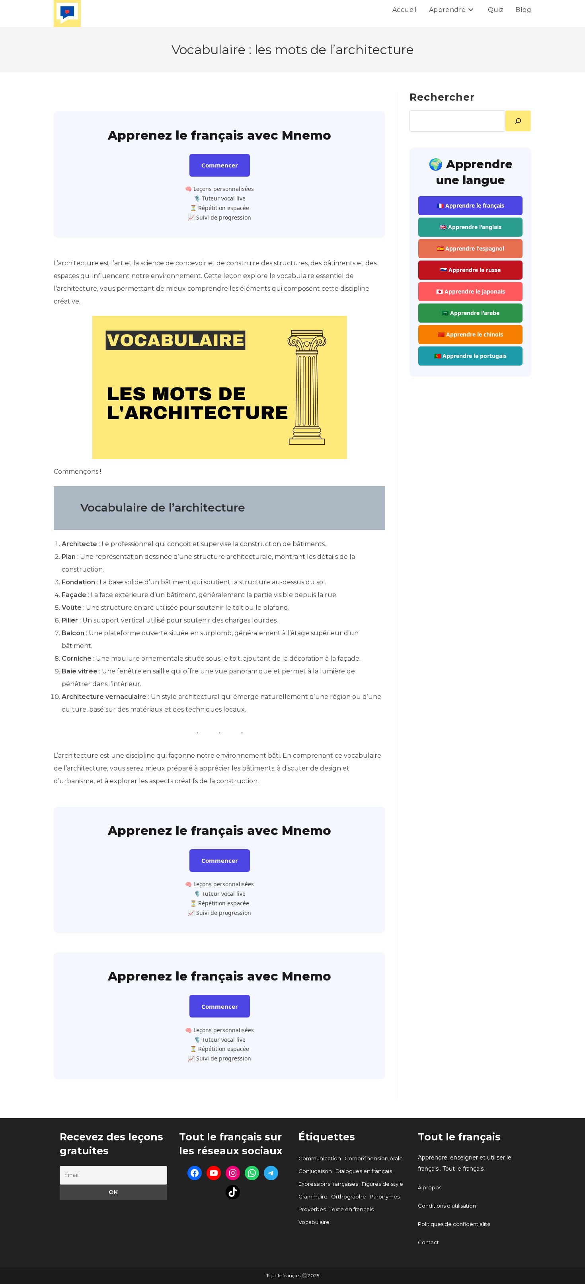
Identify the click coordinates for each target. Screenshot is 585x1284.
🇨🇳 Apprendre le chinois (470, 334)
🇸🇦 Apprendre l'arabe (470, 313)
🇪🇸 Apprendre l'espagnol (470, 248)
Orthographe (348, 1196)
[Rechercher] (518, 121)
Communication (319, 1158)
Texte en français (352, 1209)
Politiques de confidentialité (454, 1224)
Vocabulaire (314, 1222)
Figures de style (382, 1184)
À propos (429, 1187)
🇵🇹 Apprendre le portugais (470, 356)
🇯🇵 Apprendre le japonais (470, 291)
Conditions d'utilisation (447, 1205)
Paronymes (385, 1196)
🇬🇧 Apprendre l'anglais (470, 227)
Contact (428, 1242)
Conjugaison (315, 1171)
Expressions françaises (328, 1184)
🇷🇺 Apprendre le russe (470, 270)
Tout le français (459, 1137)
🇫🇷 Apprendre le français (470, 205)
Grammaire (313, 1196)
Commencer (219, 165)
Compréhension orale (374, 1158)
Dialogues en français (363, 1171)
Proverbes (312, 1209)
